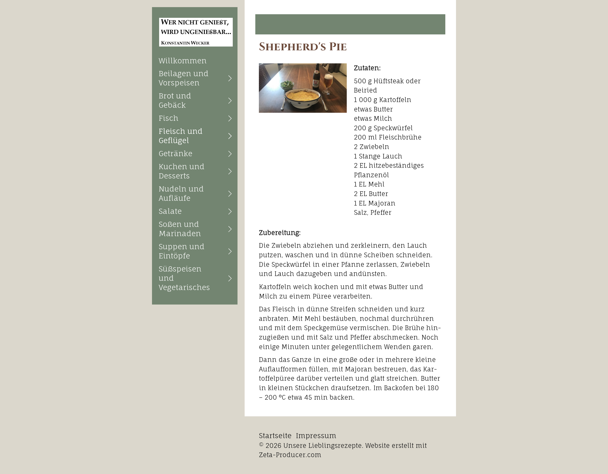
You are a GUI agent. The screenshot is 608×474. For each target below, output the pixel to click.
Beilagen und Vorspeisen (184, 78)
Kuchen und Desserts (181, 171)
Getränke (175, 153)
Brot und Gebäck (175, 100)
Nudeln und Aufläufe (181, 193)
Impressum (316, 435)
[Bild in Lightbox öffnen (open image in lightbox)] (303, 88)
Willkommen (183, 60)
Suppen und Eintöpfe (181, 251)
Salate (170, 211)
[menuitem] (195, 60)
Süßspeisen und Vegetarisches (184, 278)
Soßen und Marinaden (180, 229)
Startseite (275, 435)
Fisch (168, 118)
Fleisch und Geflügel (181, 136)
